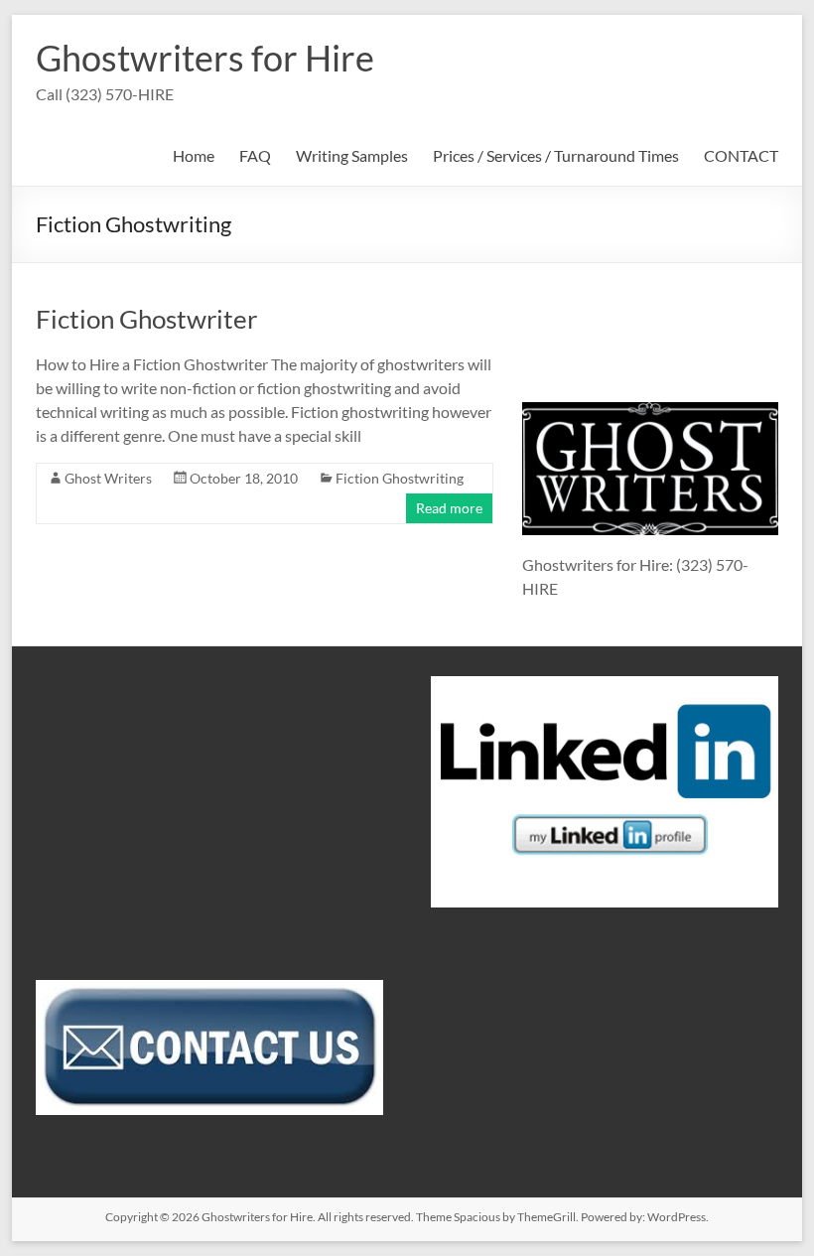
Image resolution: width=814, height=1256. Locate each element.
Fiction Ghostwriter (146, 319)
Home (193, 155)
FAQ (255, 155)
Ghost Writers (108, 478)
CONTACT (741, 155)
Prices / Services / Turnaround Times (556, 155)
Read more (449, 507)
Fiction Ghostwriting (400, 478)
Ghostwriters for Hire (205, 57)
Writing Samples (352, 155)
